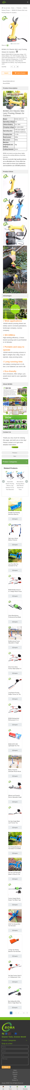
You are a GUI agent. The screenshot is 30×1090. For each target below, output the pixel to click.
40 (23, 1013)
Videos (15, 1076)
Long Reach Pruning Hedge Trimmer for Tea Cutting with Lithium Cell (14, 693)
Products (15, 1074)
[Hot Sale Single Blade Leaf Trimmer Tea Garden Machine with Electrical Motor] (15, 812)
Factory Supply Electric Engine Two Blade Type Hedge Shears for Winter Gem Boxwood (14, 899)
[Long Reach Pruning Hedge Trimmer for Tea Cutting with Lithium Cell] (15, 684)
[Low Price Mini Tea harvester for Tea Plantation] (15, 555)
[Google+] (9, 1033)
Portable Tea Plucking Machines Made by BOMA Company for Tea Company (14, 513)
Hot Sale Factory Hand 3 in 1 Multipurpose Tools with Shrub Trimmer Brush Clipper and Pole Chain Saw (14, 976)
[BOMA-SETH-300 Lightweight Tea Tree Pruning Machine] (15, 735)
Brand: (4, 83)
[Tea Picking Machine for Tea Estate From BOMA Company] (15, 838)
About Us (15, 1072)
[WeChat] (3, 1033)
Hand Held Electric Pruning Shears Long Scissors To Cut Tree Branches (10, 485)
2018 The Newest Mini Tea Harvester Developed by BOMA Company (14, 925)
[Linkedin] (6, 1033)
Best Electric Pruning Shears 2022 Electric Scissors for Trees (20, 485)
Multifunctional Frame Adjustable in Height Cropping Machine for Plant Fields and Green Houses (14, 642)
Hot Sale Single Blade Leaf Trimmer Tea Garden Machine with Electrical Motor (14, 822)
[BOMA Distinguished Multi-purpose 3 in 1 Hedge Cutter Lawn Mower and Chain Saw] (15, 710)
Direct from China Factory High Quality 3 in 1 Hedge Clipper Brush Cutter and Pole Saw (14, 667)
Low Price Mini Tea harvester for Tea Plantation (13, 564)
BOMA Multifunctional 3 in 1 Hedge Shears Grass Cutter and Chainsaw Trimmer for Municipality (15, 590)
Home (15, 1070)
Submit (6, 1067)
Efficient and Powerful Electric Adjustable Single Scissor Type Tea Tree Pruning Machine (15, 796)
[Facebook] (15, 1033)
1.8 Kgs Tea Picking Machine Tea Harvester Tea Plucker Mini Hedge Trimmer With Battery (14, 950)
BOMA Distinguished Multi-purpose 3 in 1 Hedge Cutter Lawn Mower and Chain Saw (14, 719)
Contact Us (15, 1080)
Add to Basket (21, 73)
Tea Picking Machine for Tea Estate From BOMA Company (14, 847)
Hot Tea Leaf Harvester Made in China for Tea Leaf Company (14, 873)
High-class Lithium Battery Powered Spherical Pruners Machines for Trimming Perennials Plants (14, 539)
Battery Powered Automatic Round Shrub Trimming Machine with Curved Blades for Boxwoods (14, 770)
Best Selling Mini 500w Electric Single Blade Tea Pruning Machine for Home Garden (14, 1002)
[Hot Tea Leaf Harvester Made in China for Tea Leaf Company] (15, 864)
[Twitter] (12, 1033)
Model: (4, 81)
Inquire (6, 73)
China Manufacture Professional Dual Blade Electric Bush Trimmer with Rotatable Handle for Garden (15, 616)
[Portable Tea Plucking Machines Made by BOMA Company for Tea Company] (15, 504)
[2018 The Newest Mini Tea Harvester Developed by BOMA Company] (15, 915)
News (15, 1078)
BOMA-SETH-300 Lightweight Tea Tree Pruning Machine (13, 745)
